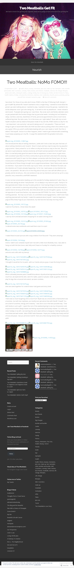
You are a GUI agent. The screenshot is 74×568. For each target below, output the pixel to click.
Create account (11, 406)
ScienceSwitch (11, 511)
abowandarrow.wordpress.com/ (16, 526)
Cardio (37, 426)
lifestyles (37, 479)
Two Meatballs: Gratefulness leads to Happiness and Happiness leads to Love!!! (17, 385)
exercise (37, 432)
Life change (38, 476)
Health (37, 459)
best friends (38, 414)
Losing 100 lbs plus (12, 536)
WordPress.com (12, 418)
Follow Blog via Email (14, 437)
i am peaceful (23, 95)
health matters (9, 95)
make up (37, 485)
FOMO (51, 93)
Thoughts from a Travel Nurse (16, 496)
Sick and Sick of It (12, 545)
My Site (9, 514)
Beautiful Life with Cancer (14, 517)
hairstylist (38, 456)
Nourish (52, 95)
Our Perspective (12, 530)
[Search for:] (18, 362)
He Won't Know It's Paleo (61, 93)
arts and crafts (11, 93)
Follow (11, 454)
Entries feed (10, 412)
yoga (39, 97)
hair (36, 453)
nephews (36, 95)
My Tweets (10, 482)
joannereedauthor (45, 364)
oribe (36, 494)
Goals (37, 450)
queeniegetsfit (11, 499)
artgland (9, 520)
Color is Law (10, 533)
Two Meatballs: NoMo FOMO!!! (37, 82)
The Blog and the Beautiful (15, 505)
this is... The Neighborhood (15, 542)
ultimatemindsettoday (13, 502)
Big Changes (39, 420)
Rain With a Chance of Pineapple (16, 508)
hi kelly (16, 95)
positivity (61, 95)
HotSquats (10, 523)
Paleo (37, 497)
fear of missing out (42, 93)
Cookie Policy (37, 564)
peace (57, 95)
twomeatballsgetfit (45, 369)
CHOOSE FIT (11, 551)
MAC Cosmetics (39, 482)
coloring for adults (21, 93)
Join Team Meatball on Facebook (17, 426)
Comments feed (12, 415)
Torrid (37, 503)
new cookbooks (44, 95)
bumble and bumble (41, 423)
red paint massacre (31, 97)
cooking (29, 93)
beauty (37, 411)
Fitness (37, 438)
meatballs (38, 488)
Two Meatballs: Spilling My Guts (16, 374)
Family (34, 93)
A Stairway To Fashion (13, 539)
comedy (37, 429)
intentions (30, 95)
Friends (37, 447)
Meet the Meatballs (37, 62)
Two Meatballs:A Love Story (43, 506)
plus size (37, 500)
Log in (9, 409)
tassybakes (10, 548)
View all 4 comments (50, 97)
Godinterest (10, 493)
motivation (38, 491)
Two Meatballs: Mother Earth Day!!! (17, 395)
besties (37, 417)
